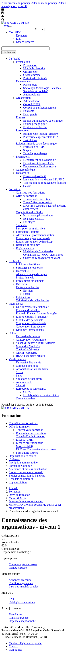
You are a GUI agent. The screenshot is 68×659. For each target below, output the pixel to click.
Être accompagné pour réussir (33, 238)
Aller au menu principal (44, 3)
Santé (19, 375)
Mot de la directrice (34, 68)
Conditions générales (21, 583)
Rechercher (9, 52)
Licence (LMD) (25, 439)
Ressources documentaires (31, 388)
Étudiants (28, 110)
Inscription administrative (30, 228)
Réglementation (25, 248)
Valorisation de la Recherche (32, 300)
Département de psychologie (39, 159)
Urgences (21, 35)
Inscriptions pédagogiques (38, 215)
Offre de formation (26, 195)
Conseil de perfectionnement (39, 107)
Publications (23, 297)
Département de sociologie (38, 163)
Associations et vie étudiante (32, 369)
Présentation (23, 61)
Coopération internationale (31, 323)
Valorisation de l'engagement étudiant (44, 182)
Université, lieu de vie (28, 362)
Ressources (22, 130)
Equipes (20, 117)
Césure (27, 186)
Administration (31, 101)
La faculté (14, 58)
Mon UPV (15, 32)
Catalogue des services (22, 602)
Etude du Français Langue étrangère (36, 313)
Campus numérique (27, 365)
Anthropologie (31, 94)
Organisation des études (29, 212)
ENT (19, 38)
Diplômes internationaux (30, 329)
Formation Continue (27, 231)
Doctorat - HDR (25, 270)
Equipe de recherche (35, 127)
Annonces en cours (20, 579)
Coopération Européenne (30, 326)
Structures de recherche (29, 267)
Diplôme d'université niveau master (36, 449)
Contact (13, 646)
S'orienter (21, 225)
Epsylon (28, 290)
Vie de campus (17, 359)
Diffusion (21, 284)
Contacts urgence (18, 617)
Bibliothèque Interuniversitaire (40, 133)
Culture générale (25, 169)
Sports (19, 372)
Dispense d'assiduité (34, 176)
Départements (24, 81)
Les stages (29, 221)
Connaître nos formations (30, 192)
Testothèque (30, 140)
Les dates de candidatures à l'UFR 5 (43, 179)
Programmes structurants (30, 280)
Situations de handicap (29, 378)
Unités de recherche (27, 287)
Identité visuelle (18, 567)
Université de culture (28, 336)
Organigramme (31, 74)
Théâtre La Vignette (27, 349)
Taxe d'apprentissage (35, 153)
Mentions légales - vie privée (25, 643)
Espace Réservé (25, 41)
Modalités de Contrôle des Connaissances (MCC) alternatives (43, 253)
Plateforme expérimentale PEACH (43, 137)
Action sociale (24, 382)
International (23, 156)
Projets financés (25, 277)
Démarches (22, 172)
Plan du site (15, 649)
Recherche (15, 261)
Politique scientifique (28, 264)
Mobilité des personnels (29, 320)
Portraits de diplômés (35, 78)
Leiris (26, 293)
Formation (14, 189)
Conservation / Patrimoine (31, 339)
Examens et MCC (33, 218)
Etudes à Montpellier (28, 310)
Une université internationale (32, 306)
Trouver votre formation (37, 199)
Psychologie (30, 84)
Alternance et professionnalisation (35, 235)
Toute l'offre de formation (37, 202)
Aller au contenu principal (16, 3)
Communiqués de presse (23, 564)
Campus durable (25, 398)
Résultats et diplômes (28, 244)
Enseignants (30, 114)
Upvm (5, 25)
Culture (13, 333)
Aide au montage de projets (31, 274)
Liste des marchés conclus (23, 586)
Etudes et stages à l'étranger (31, 316)
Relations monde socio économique (36, 143)
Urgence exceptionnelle (22, 621)
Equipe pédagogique (35, 123)
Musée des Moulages (28, 346)
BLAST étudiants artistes (30, 355)
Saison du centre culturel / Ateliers (35, 342)
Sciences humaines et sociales (26, 501)
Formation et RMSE (34, 146)
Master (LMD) (24, 446)
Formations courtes (27, 452)
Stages (27, 150)
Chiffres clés (30, 71)
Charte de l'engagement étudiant (41, 257)
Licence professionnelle (29, 442)
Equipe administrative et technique (43, 120)
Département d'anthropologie (39, 166)
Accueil (13, 488)
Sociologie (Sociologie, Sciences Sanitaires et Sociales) (42, 89)
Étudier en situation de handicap (34, 241)
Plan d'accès (16, 614)
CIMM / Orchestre (26, 352)
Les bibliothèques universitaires (41, 395)
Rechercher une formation (31, 433)
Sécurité (20, 385)
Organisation (23, 97)
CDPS (27, 391)
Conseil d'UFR (31, 104)
